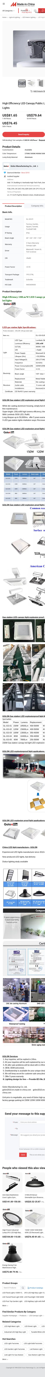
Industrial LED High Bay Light (15, 1332)
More (4, 1359)
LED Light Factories (11, 1343)
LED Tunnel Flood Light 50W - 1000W (13, 1297)
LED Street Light (31, 1326)
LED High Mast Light (12, 1326)
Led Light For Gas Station (13, 1355)
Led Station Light (36, 1349)
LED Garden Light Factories (14, 1349)
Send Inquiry (23, 134)
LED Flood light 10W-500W (34, 1297)
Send (23, 1155)
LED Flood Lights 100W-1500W (13, 1293)
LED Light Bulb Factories (33, 1343)
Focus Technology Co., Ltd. (30, 1368)
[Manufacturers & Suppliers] (22, 4)
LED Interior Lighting (29, 17)
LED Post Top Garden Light (12, 1301)
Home (4, 17)
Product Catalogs (36, 1288)
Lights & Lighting (14, 17)
